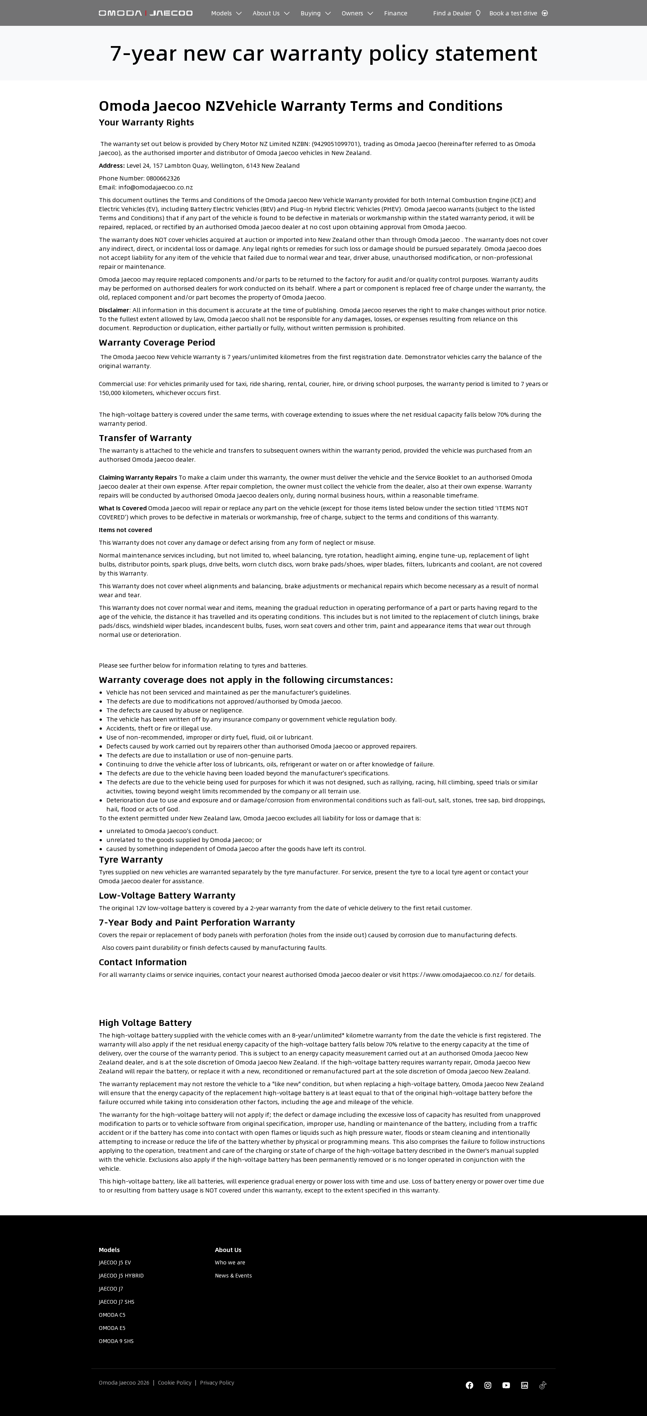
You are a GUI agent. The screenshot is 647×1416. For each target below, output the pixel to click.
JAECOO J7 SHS (116, 1302)
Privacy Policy (217, 1382)
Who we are (230, 1262)
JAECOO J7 (111, 1288)
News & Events (233, 1275)
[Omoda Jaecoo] (145, 13)
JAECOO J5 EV (115, 1262)
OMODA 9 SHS (116, 1341)
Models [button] (221, 13)
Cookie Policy (174, 1382)
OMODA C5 (112, 1315)
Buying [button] (311, 13)
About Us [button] (266, 13)
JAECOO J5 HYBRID (121, 1275)
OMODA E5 (112, 1328)
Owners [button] (352, 13)
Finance (395, 13)
